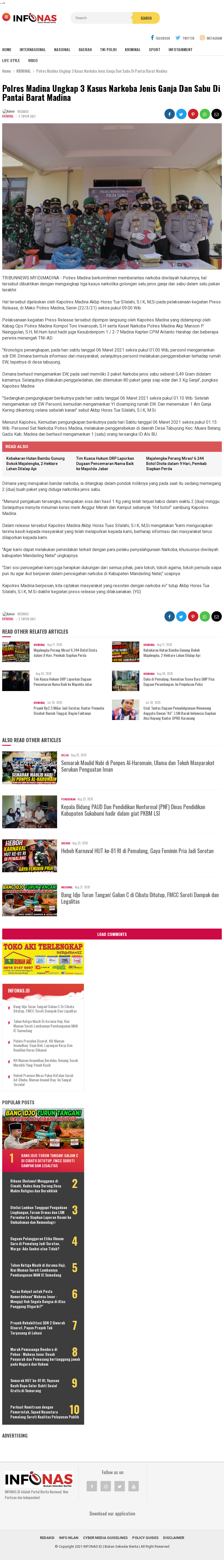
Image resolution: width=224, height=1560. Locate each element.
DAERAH (85, 49)
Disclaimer (173, 1538)
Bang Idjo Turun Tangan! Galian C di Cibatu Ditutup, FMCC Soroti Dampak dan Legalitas (140, 898)
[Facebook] (92, 1486)
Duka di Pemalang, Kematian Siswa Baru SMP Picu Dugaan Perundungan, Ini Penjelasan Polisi (178, 681)
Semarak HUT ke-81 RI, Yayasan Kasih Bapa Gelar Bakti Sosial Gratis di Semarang (34, 1385)
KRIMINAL (133, 49)
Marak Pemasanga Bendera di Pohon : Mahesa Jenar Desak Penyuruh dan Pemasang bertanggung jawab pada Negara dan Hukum (45, 1357)
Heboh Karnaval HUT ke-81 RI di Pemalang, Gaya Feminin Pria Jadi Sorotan (137, 850)
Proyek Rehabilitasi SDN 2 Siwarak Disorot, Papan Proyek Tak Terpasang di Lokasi (37, 1327)
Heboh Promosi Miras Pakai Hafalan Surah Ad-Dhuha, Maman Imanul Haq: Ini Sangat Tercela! (43, 1080)
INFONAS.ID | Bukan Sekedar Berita (110, 1546)
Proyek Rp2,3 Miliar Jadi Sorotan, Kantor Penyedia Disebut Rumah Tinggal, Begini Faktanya (69, 710)
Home (6, 49)
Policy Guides (145, 1538)
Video (33, 60)
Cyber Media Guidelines (105, 1538)
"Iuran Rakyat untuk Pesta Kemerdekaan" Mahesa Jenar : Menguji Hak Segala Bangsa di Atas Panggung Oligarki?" (37, 1299)
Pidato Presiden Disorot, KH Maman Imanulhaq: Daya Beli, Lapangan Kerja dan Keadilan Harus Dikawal (42, 1045)
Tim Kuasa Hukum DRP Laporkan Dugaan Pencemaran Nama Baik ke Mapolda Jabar (105, 463)
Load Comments (112, 934)
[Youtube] (133, 1486)
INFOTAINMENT (181, 49)
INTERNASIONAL (33, 49)
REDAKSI (47, 1538)
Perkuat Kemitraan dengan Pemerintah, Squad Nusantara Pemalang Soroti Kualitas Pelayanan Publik (44, 1411)
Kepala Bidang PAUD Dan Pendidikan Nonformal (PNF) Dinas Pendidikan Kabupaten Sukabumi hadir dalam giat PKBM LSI (133, 809)
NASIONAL (62, 49)
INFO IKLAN (68, 1538)
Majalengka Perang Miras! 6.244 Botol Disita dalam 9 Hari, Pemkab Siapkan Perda (176, 463)
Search (146, 18)
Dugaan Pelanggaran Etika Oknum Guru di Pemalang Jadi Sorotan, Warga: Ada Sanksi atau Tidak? (37, 1243)
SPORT (154, 49)
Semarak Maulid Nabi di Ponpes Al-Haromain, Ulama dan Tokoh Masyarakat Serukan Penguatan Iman (137, 765)
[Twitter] (119, 1486)
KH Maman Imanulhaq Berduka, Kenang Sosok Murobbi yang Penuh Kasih (45, 1062)
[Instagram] (106, 1486)
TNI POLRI (108, 49)
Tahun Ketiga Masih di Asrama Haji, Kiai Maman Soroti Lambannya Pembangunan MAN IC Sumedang (45, 1026)
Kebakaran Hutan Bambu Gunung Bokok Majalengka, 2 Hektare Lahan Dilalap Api (35, 463)
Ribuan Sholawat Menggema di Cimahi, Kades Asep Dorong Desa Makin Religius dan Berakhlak (35, 1185)
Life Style (11, 60)
